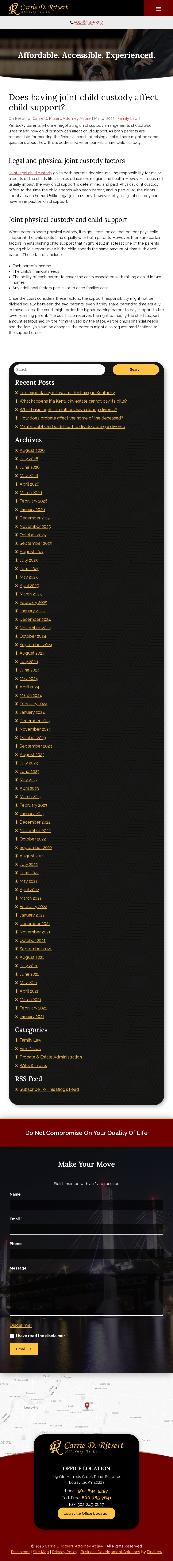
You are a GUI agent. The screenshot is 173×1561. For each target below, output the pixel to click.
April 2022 (29, 889)
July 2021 (29, 965)
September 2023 (36, 746)
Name (15, 1194)
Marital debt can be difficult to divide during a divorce (72, 426)
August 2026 (32, 450)
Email (16, 1219)
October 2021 (33, 940)
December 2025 (35, 517)
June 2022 (29, 872)
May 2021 (28, 982)
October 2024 (33, 636)
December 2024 (35, 619)
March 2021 (30, 999)
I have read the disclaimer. (42, 1336)
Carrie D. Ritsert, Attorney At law (62, 118)
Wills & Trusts (33, 1065)
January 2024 (32, 712)
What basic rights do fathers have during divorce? (68, 409)
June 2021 (29, 974)
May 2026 (29, 475)
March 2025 (31, 594)
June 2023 (29, 771)
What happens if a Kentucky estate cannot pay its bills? (73, 401)
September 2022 (36, 847)
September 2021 (36, 948)
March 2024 (31, 695)
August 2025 (32, 551)
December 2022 (35, 822)
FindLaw (154, 1552)
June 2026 (30, 467)
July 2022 (29, 864)
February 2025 (33, 602)
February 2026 (33, 501)
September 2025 (36, 543)
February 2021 (33, 1008)
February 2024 (33, 703)
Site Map (41, 1552)
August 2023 (32, 754)
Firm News (30, 1048)
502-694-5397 (88, 22)
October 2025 (33, 534)
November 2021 (35, 931)
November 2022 (35, 830)
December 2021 (35, 923)
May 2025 (29, 577)
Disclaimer (21, 1325)
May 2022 (29, 881)
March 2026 (31, 492)
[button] (159, 9)
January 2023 (32, 813)
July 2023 (29, 763)
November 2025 (35, 526)
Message (18, 1268)
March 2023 (31, 796)
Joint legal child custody (30, 173)
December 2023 (35, 720)
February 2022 (33, 906)
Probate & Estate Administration (51, 1057)
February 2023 (33, 805)
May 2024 (29, 678)
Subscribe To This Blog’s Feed (49, 1089)
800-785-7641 (97, 1497)
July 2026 (29, 458)
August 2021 (32, 957)
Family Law (128, 118)
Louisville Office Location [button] (86, 1513)
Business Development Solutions (110, 1552)
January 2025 (32, 610)
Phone (16, 1243)
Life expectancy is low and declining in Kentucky (67, 392)
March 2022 (31, 898)
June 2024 (30, 670)
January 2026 (32, 509)
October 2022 (33, 839)
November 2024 (35, 627)
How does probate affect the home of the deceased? (71, 418)
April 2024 (29, 686)
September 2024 (36, 644)
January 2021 (32, 1016)
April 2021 (29, 991)
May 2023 (29, 779)
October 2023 (33, 737)
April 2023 (29, 788)
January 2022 (32, 915)
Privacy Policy (64, 1552)
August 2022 (32, 855)
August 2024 (32, 653)
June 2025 (29, 568)
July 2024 (29, 661)
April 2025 (29, 585)
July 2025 (29, 560)
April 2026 (29, 484)
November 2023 (35, 729)
